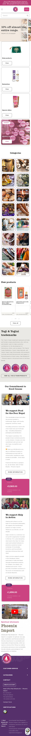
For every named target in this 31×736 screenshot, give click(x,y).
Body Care (21, 214)
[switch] (27, 733)
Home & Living (7, 199)
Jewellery (6, 243)
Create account (9, 684)
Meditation (6, 229)
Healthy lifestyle (22, 184)
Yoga (19, 273)
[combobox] (15, 15)
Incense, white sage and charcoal (7, 272)
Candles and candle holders (22, 199)
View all (15, 323)
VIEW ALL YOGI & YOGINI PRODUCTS (15, 375)
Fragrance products (6, 184)
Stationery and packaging (7, 258)
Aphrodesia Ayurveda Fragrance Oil (22, 302)
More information (15, 472)
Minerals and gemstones (21, 228)
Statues (5, 170)
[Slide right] (19, 319)
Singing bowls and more (7, 213)
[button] (2, 9)
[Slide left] (12, 319)
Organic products (23, 170)
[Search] (27, 15)
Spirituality (21, 243)
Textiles (20, 258)
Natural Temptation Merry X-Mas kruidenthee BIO (8, 303)
